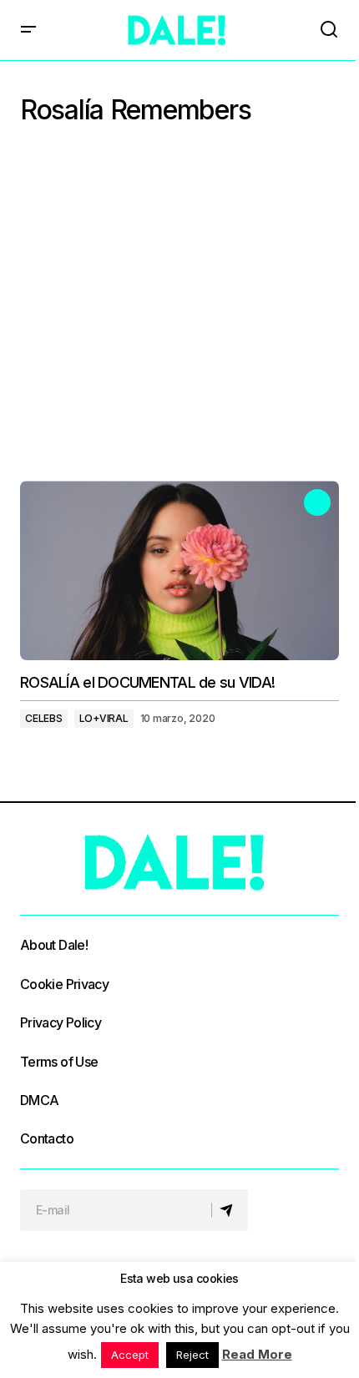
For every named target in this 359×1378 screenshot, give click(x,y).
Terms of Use (59, 1061)
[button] (28, 30)
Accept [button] (130, 1354)
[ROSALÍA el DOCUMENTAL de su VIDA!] (179, 570)
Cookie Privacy (64, 984)
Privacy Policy (60, 1022)
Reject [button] (192, 1354)
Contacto (46, 1138)
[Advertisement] (179, 307)
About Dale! (54, 944)
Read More (257, 1354)
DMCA (39, 1100)
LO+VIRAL (104, 718)
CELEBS (44, 718)
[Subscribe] (229, 1210)
